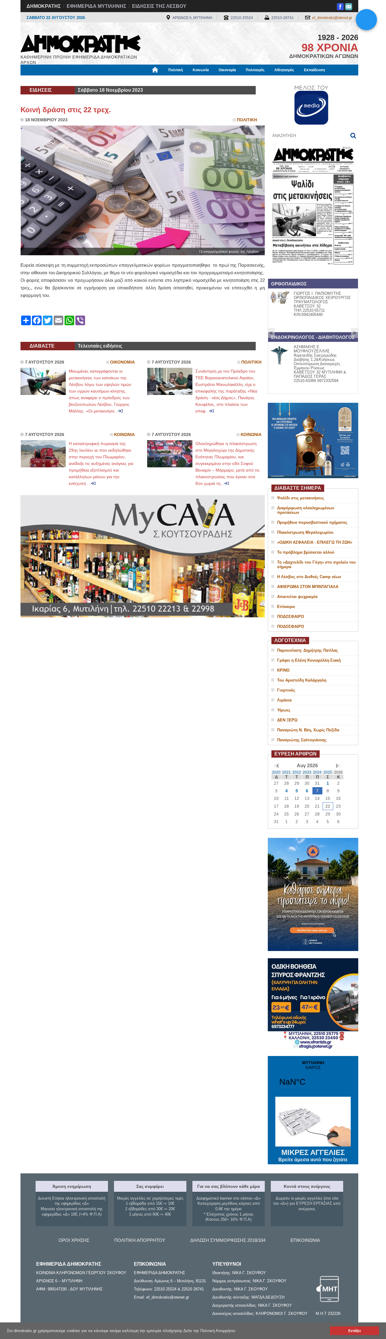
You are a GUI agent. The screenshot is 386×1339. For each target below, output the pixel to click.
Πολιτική (175, 70)
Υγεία (121, 80)
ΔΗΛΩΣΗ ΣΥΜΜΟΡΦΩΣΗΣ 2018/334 (227, 1240)
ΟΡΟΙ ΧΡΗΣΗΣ (74, 1240)
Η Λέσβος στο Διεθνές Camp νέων (309, 576)
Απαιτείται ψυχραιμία (297, 596)
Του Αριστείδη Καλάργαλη (301, 680)
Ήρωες (283, 710)
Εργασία (68, 80)
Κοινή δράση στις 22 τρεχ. (66, 110)
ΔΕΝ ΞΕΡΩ (287, 720)
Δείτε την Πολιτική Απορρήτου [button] (209, 1330)
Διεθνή (166, 80)
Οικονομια (122, 362)
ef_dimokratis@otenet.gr (332, 18)
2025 (328, 772)
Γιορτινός (286, 690)
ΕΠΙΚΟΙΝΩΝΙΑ (305, 1240)
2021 (286, 772)
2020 (276, 772)
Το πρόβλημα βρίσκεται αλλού (305, 552)
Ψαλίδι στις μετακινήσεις (300, 498)
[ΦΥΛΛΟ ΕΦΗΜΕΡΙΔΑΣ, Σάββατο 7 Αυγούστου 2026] (313, 272)
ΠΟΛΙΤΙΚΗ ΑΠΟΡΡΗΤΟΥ (139, 1240)
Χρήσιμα (143, 80)
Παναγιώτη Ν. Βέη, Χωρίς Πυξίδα (308, 730)
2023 (307, 772)
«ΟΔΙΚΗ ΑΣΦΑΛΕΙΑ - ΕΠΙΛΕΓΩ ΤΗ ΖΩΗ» (314, 542)
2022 (297, 772)
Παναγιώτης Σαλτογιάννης (302, 740)
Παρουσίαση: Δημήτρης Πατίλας (307, 650)
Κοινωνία (201, 70)
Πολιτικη (247, 120)
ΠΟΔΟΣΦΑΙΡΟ (290, 616)
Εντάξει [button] (354, 1331)
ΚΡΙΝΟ (283, 670)
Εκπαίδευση (314, 70)
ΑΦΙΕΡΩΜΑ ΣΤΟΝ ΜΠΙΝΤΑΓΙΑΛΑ (307, 586)
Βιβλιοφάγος (96, 80)
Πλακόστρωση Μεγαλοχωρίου (305, 532)
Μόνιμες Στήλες (38, 80)
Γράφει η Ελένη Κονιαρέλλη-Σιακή (309, 660)
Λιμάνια (284, 700)
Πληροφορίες (193, 80)
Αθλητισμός (284, 70)
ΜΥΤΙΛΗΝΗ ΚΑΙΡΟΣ (313, 1077)
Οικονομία (227, 70)
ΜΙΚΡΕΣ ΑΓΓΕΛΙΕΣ (313, 1155)
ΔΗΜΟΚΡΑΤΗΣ (44, 6)
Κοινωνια (124, 434)
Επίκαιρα (286, 606)
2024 (317, 772)
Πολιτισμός (255, 70)
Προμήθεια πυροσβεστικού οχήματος (312, 522)
